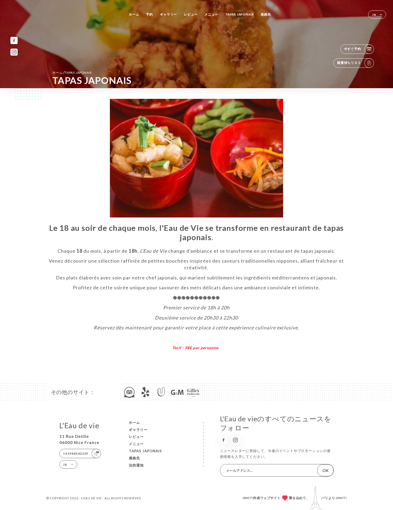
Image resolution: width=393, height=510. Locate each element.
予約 (149, 14)
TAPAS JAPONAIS (239, 14)
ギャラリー (168, 14)
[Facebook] (14, 40)
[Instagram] (14, 52)
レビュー (191, 14)
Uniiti (341, 498)
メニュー (211, 14)
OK (325, 470)
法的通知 (136, 465)
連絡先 (266, 14)
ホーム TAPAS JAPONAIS (72, 72)
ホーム (134, 14)
